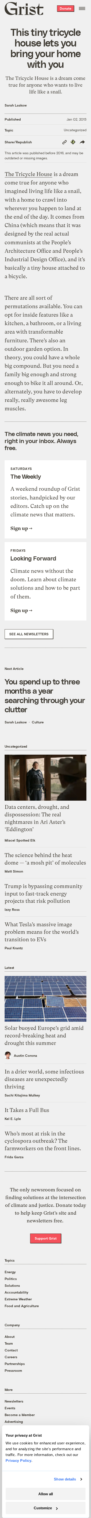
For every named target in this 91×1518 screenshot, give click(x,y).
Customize (43, 1508)
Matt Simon (14, 871)
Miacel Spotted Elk (20, 840)
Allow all (45, 1494)
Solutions (12, 1285)
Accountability (16, 1292)
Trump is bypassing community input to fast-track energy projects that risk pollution (44, 893)
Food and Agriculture (22, 1306)
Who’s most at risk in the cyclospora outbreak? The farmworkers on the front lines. (43, 1141)
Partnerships (15, 1364)
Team (9, 1343)
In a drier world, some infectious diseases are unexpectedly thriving (44, 1079)
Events (10, 1408)
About (10, 1336)
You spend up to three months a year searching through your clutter (45, 695)
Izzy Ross (12, 909)
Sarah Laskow (16, 105)
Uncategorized (75, 130)
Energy (10, 1272)
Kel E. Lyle (13, 1119)
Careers (11, 1357)
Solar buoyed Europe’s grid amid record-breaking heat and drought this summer (44, 1035)
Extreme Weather (18, 1299)
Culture (38, 722)
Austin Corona (25, 1055)
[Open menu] (82, 8)
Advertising (14, 1421)
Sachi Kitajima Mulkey (22, 1095)
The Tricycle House (28, 174)
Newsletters (14, 1401)
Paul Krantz (14, 948)
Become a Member (20, 1415)
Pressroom (13, 1370)
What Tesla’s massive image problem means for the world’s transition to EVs (42, 932)
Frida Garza (14, 1157)
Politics (11, 1279)
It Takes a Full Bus (27, 1110)
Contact (11, 1350)
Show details (65, 1479)
